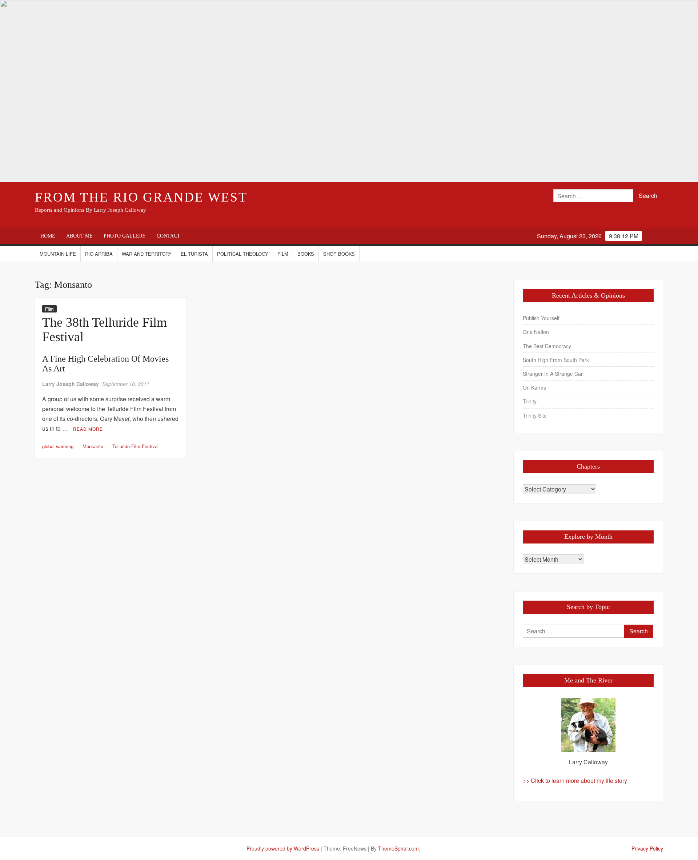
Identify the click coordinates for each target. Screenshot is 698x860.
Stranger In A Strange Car (553, 373)
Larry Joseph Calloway (70, 383)
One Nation (536, 331)
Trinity (530, 401)
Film (282, 253)
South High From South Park (556, 359)
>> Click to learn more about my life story (575, 780)
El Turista (194, 253)
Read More (88, 429)
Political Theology (242, 253)
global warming (57, 446)
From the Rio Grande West (141, 197)
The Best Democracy (547, 346)
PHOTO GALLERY (125, 236)
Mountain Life (58, 253)
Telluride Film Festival (135, 446)
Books (305, 253)
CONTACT (168, 236)
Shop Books (339, 253)
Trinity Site (535, 415)
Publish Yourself (541, 318)
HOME (47, 236)
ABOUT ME (79, 236)
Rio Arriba (99, 253)
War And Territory (147, 253)
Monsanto (93, 446)
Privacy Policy (647, 848)
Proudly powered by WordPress (282, 848)
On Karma (534, 387)
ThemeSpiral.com (398, 848)
